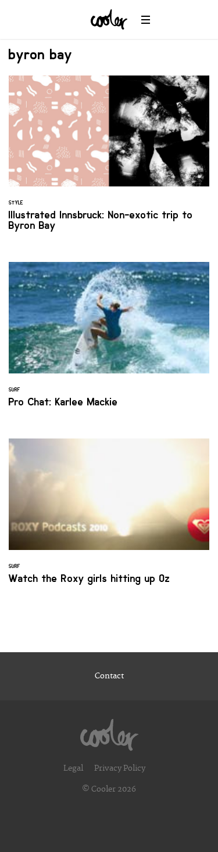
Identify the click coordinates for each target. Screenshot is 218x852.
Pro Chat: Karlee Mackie (109, 341)
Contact (109, 676)
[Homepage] (109, 731)
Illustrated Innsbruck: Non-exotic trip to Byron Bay (109, 160)
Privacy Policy (119, 768)
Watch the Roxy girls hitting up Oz (109, 518)
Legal (73, 768)
